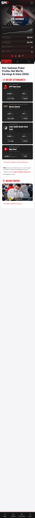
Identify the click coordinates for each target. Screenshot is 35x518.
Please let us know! (17, 172)
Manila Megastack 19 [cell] (14, 147)
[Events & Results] (17, 61)
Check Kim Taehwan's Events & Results (15, 162)
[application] (17, 31)
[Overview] (6, 61)
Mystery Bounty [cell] (14, 106)
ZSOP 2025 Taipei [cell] (13, 124)
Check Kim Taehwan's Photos (12, 203)
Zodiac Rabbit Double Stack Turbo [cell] (18, 127)
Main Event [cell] (13, 149)
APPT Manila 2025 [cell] (13, 84)
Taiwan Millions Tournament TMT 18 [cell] (18, 104)
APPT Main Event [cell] (15, 86)
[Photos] (28, 61)
